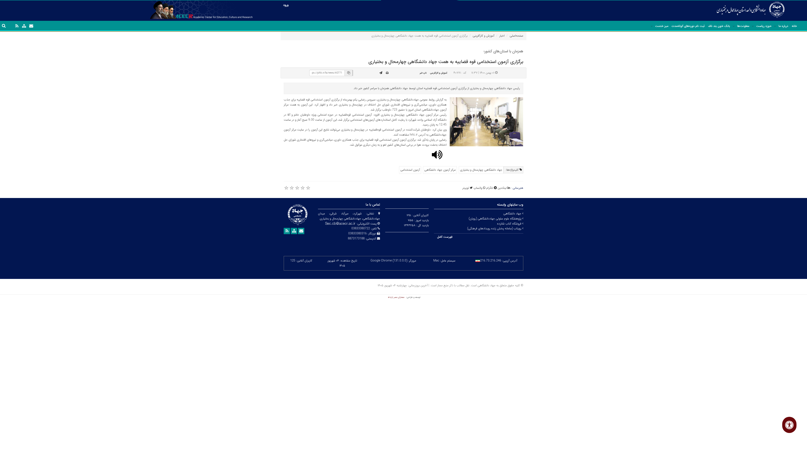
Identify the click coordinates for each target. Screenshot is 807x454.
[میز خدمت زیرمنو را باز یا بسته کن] (652, 26)
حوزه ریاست (763, 26)
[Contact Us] (31, 26)
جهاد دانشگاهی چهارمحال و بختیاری (481, 170)
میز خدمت (661, 26)
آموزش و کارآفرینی (483, 35)
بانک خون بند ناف (719, 26)
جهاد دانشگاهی (512, 213)
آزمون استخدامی (410, 170)
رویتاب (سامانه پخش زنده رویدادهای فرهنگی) (494, 228)
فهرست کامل (444, 237)
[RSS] (17, 26)
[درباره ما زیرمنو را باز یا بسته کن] (775, 26)
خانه (794, 26)
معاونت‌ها (743, 26)
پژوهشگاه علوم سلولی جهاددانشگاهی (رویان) (495, 218)
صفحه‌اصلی (516, 35)
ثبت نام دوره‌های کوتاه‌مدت (688, 26)
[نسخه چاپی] (387, 73)
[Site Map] (24, 26)
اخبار (502, 35)
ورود (286, 5)
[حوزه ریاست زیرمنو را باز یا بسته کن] (753, 26)
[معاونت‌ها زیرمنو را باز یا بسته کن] (734, 26)
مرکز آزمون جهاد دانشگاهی (440, 170)
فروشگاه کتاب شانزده (509, 223)
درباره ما (783, 26)
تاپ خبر (423, 73)
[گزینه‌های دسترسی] (789, 425)
